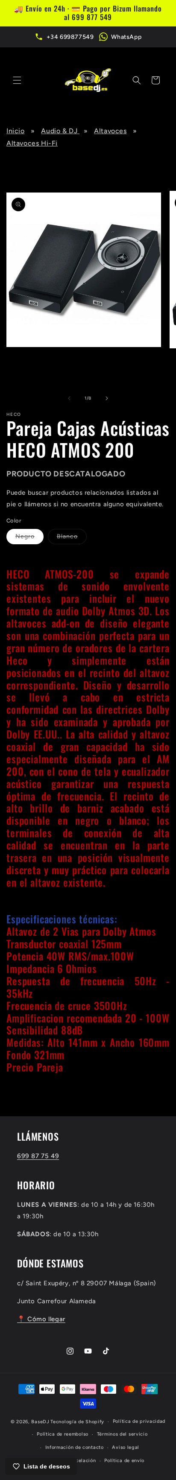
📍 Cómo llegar (41, 1319)
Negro (29, 538)
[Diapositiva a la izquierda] (69, 398)
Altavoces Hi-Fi (32, 143)
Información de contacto (74, 1447)
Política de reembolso (62, 1434)
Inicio (15, 131)
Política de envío (124, 1460)
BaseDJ (40, 1422)
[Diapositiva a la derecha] (106, 398)
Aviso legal (125, 1447)
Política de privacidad (139, 1421)
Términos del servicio (122, 1434)
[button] (17, 80)
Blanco (72, 538)
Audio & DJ (60, 131)
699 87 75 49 (38, 1156)
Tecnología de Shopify (77, 1422)
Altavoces (110, 131)
